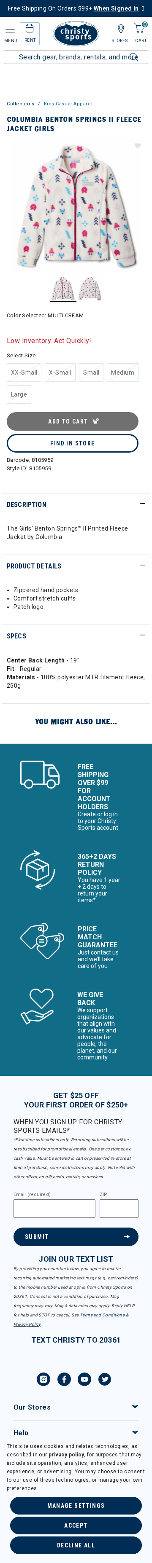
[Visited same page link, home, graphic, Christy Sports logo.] (76, 33)
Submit (37, 1236)
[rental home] (30, 29)
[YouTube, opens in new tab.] (84, 1381)
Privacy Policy (27, 1324)
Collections (21, 104)
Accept (75, 1525)
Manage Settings (76, 1505)
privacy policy (66, 1455)
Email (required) (32, 1194)
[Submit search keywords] (124, 52)
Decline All (76, 1545)
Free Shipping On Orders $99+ (73, 8)
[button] (137, 145)
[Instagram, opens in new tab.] (43, 1381)
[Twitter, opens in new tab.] (104, 1381)
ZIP (103, 1194)
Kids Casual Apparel (68, 104)
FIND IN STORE (72, 443)
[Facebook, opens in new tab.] (64, 1381)
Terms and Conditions (102, 1315)
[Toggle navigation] (9, 29)
